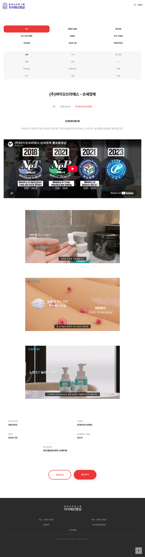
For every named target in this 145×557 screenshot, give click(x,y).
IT (118, 62)
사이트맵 (72, 530)
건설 (72, 62)
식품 (72, 76)
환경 (118, 76)
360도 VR (73, 43)
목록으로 (60, 475)
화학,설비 (26, 69)
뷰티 (26, 76)
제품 (26, 62)
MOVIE (118, 29)
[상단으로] (138, 550)
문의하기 (85, 474)
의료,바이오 (72, 69)
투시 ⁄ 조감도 (118, 36)
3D (26, 29)
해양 (118, 69)
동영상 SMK (72, 29)
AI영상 (72, 36)
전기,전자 (118, 55)
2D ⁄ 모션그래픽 (26, 36)
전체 (26, 55)
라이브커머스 (118, 43)
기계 (72, 55)
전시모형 (27, 43)
